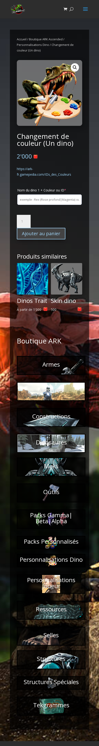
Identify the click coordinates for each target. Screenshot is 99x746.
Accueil (21, 39)
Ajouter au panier (41, 233)
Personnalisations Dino (33, 45)
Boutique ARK (39, 341)
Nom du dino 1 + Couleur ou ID (41, 190)
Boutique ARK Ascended (46, 39)
